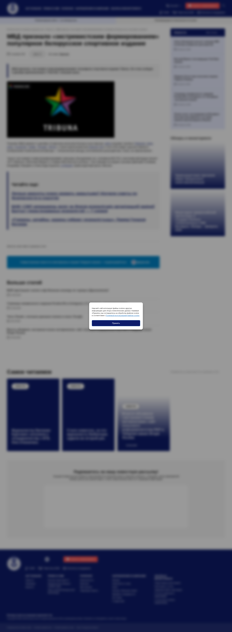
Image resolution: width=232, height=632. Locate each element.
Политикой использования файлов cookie (122, 316)
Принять (116, 323)
